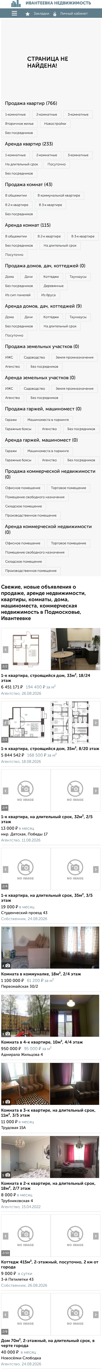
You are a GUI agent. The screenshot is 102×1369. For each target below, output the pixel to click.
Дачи (29, 277)
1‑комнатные (15, 114)
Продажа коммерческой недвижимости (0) (50, 474)
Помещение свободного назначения (34, 497)
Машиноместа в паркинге (48, 420)
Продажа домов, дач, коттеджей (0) (45, 266)
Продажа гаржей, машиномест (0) (43, 409)
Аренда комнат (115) (27, 225)
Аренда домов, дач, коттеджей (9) (43, 306)
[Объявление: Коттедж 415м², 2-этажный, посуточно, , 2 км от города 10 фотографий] (25, 1256)
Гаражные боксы (18, 429)
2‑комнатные (46, 114)
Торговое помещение (68, 488)
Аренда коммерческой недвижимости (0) (48, 529)
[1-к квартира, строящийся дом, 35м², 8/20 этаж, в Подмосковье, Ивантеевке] (25, 743)
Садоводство (34, 357)
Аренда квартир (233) (29, 144)
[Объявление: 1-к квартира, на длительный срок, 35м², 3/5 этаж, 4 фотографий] (25, 890)
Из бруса (48, 295)
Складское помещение (23, 506)
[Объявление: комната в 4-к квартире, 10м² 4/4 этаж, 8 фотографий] (50, 1037)
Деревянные (54, 286)
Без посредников (19, 133)
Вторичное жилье (19, 124)
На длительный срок (21, 164)
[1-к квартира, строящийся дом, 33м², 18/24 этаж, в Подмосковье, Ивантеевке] (25, 670)
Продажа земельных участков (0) (42, 346)
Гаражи (11, 420)
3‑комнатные (78, 114)
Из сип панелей (18, 295)
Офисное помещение (22, 488)
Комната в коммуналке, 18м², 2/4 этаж (41, 974)
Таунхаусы (78, 277)
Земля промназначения (74, 357)
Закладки (41, 13)
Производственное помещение (30, 515)
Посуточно (57, 164)
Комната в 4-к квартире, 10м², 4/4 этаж (42, 1042)
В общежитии (16, 195)
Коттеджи (51, 277)
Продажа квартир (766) (31, 103)
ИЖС (9, 357)
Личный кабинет (74, 13)
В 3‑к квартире (50, 205)
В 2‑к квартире (16, 205)
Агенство (12, 366)
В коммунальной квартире (59, 195)
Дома (9, 277)
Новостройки (55, 124)
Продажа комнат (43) (28, 184)
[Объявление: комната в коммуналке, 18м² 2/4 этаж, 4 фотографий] (50, 968)
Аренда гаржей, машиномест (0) (41, 440)
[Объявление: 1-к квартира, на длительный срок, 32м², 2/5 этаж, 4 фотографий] (25, 811)
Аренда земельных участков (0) (40, 378)
